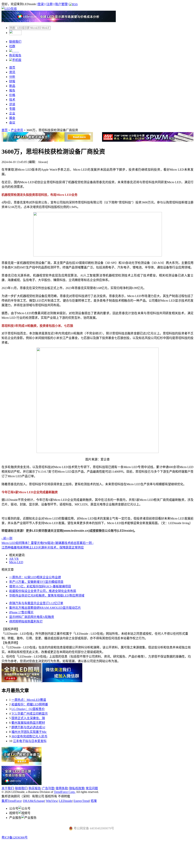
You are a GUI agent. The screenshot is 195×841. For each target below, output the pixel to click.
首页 (12, 67)
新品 (12, 86)
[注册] (50, 4)
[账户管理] (61, 4)
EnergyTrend (81, 800)
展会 (12, 118)
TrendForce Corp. (64, 792)
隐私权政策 (76, 788)
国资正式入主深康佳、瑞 (28, 718)
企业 (12, 113)
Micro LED (16, 562)
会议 (12, 122)
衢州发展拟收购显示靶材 (28, 722)
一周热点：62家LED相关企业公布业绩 (35, 577)
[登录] (41, 4)
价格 (12, 95)
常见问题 (92, 788)
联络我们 (15, 41)
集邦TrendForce (12, 800)
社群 (12, 46)
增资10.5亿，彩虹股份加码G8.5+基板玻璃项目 (40, 586)
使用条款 (62, 788)
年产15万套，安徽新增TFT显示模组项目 (36, 581)
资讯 (12, 72)
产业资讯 (17, 130)
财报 (12, 81)
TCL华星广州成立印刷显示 (29, 713)
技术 (12, 99)
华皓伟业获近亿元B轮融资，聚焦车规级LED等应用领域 (46, 595)
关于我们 (8, 788)
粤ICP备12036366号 (15, 837)
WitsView (52, 800)
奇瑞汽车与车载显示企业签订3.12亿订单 (36, 603)
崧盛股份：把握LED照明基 (29, 704)
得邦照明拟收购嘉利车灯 (26, 621)
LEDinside (65, 800)
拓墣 (94, 800)
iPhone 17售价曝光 (21, 612)
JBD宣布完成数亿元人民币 (29, 736)
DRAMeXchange (34, 800)
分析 (12, 76)
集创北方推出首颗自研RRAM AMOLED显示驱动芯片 (45, 607)
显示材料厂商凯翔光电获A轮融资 (31, 617)
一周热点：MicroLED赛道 (28, 699)
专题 (12, 108)
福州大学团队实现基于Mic (29, 731)
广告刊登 (48, 788)
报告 (12, 90)
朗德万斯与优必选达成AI (28, 727)
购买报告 (15, 55)
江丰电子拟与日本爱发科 (29, 741)
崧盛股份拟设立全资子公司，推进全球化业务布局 (42, 591)
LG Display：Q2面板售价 (28, 709)
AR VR (14, 558)
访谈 (12, 104)
